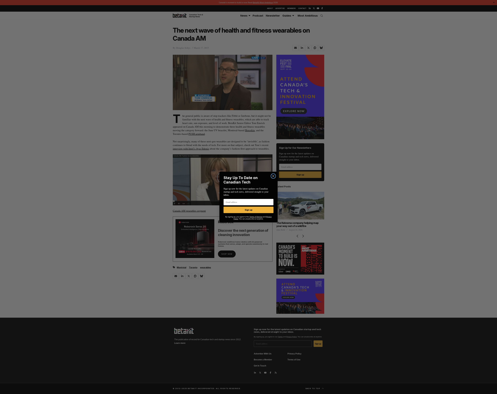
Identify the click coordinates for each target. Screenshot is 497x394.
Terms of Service (255, 217)
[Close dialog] (273, 176)
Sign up (248, 210)
